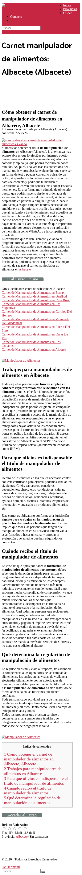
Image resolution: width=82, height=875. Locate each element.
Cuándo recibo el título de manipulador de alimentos (28, 790)
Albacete (25, 269)
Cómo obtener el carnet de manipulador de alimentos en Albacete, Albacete (29, 759)
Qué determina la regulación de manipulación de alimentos (32, 800)
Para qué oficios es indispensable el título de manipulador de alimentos (36, 781)
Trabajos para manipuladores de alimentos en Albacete (33, 771)
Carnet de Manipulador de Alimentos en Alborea (34, 349)
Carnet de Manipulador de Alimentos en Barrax (33, 292)
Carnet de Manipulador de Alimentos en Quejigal (34, 296)
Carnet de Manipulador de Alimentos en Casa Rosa (36, 300)
